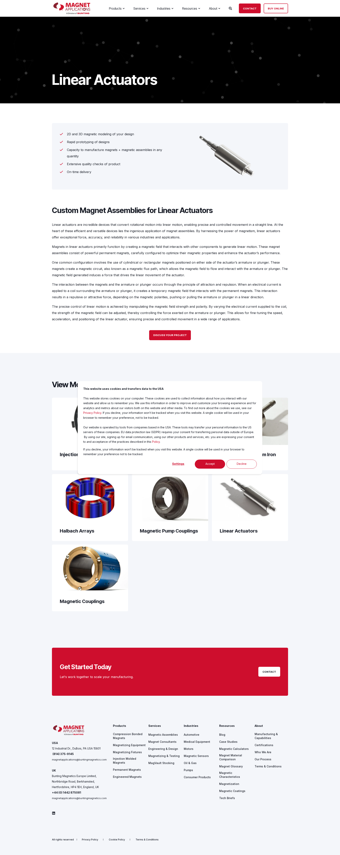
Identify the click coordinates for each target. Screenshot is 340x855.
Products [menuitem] (119, 725)
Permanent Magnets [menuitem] (127, 769)
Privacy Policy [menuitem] (90, 839)
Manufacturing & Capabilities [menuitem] (266, 736)
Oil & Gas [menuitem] (190, 763)
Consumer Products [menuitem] (197, 777)
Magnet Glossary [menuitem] (231, 766)
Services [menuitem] (154, 725)
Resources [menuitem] (227, 725)
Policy (156, 441)
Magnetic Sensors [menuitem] (196, 756)
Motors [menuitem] (188, 748)
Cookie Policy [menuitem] (117, 839)
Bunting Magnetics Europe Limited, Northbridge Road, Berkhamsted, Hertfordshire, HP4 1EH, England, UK (75, 781)
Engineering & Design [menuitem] (163, 748)
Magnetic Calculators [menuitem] (234, 748)
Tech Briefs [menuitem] (227, 798)
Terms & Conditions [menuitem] (268, 766)
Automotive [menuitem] (191, 734)
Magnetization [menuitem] (229, 784)
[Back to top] (332, 847)
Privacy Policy (92, 412)
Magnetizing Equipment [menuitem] (129, 745)
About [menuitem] (259, 725)
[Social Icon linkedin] (53, 813)
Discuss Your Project (170, 335)
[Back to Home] (72, 13)
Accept (210, 464)
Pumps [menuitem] (188, 770)
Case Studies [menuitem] (228, 741)
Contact (250, 8)
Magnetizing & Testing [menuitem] (164, 756)
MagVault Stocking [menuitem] (161, 763)
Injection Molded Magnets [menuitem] (124, 760)
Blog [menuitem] (222, 734)
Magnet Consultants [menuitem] (162, 741)
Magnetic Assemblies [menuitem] (163, 734)
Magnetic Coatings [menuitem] (232, 791)
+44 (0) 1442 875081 (66, 792)
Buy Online (276, 8)
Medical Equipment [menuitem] (197, 741)
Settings (178, 464)
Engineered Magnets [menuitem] (127, 776)
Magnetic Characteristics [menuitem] (229, 774)
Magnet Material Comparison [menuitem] (230, 757)
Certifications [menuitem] (264, 745)
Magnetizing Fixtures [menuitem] (127, 752)
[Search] (231, 8)
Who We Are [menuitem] (263, 752)
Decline (242, 464)
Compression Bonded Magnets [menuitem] (127, 736)
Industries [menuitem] (191, 725)
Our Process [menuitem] (263, 759)
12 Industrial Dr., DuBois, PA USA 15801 (76, 748)
